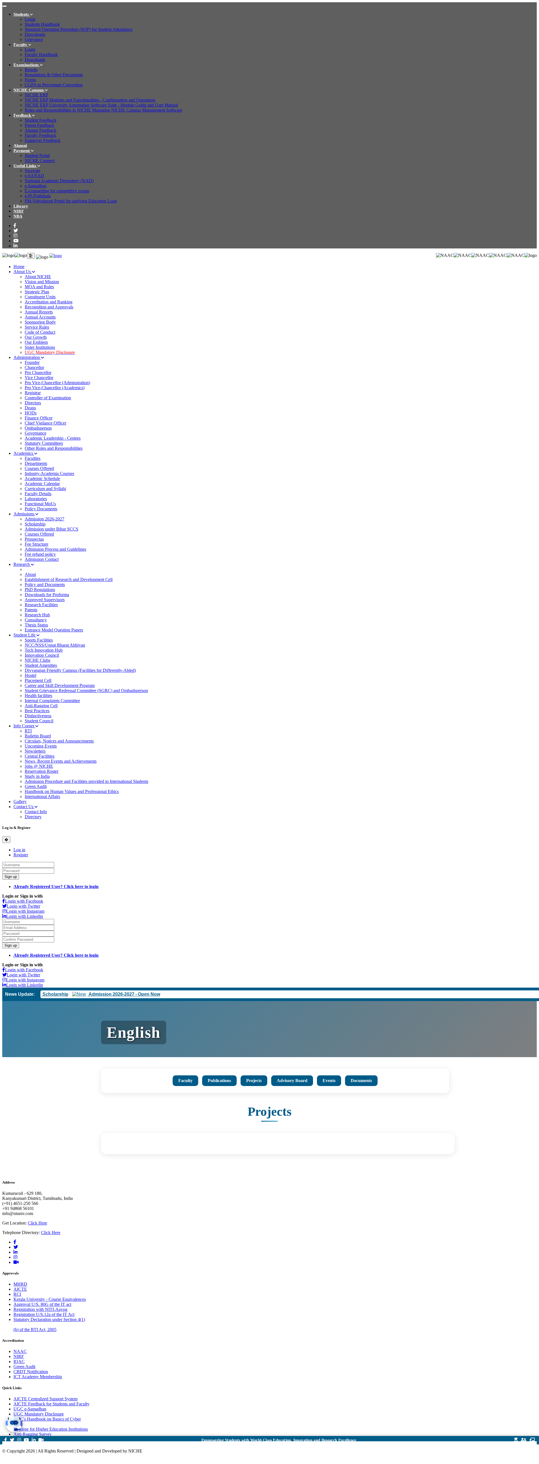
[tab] (19, 849)
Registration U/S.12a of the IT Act (43, 1314)
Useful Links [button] (25, 165)
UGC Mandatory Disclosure (38, 1414)
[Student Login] (516, 1440)
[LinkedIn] (15, 245)
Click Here (37, 1223)
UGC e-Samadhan (29, 1409)
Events (329, 1080)
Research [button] (22, 564)
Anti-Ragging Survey (32, 1434)
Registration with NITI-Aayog (40, 1309)
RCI (17, 1294)
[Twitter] (15, 230)
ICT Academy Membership (37, 1376)
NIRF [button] (18, 211)
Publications (219, 1080)
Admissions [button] (24, 513)
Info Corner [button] (24, 725)
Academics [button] (23, 453)
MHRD (20, 1284)
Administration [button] (27, 357)
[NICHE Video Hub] (16, 1262)
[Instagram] (15, 235)
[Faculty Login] (532, 1440)
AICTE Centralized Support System (45, 1398)
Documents (361, 1080)
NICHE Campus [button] (29, 90)
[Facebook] (14, 225)
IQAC (19, 1361)
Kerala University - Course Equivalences (49, 1299)
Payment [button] (22, 150)
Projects (254, 1080)
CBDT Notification (30, 1371)
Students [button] (21, 14)
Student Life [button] (24, 635)
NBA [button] (17, 216)
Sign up (10, 877)
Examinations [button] (26, 65)
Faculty (185, 1080)
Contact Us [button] (24, 806)
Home (18, 266)
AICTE (20, 1289)
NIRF (18, 1356)
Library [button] (20, 206)
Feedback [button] (22, 115)
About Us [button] (22, 271)
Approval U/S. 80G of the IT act (42, 1304)
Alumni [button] (20, 145)
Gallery (20, 801)
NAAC (20, 1351)
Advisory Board (292, 1080)
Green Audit (24, 1366)
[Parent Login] (523, 1440)
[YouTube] (16, 240)
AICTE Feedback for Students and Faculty (51, 1403)
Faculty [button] (20, 44)
